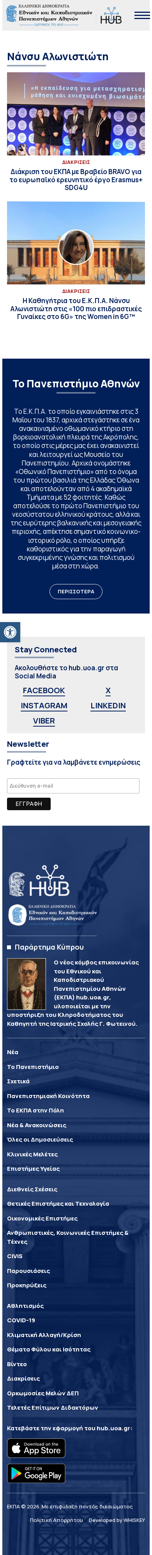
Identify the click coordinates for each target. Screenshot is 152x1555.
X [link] (108, 690)
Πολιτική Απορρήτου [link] (56, 1520)
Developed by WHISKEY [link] (117, 1520)
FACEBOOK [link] (44, 690)
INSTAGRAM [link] (44, 705)
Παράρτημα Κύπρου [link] (49, 947)
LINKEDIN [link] (108, 705)
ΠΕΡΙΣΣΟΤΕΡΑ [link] (76, 591)
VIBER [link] (44, 720)
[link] (10, 632)
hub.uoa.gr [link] (113, 1428)
